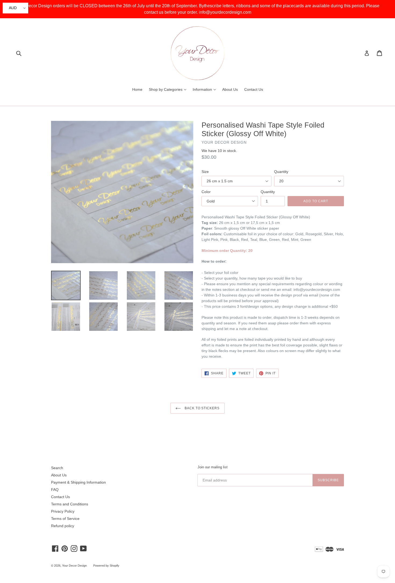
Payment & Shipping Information (78, 482)
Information (205, 89)
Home (137, 89)
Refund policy (62, 526)
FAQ (55, 489)
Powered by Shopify (106, 565)
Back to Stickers (202, 408)
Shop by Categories (169, 89)
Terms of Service (65, 518)
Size (205, 171)
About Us (230, 89)
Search (57, 468)
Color (206, 192)
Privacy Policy (62, 511)
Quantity (281, 171)
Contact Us (253, 89)
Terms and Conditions (69, 504)
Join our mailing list (213, 467)
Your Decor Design (74, 565)
